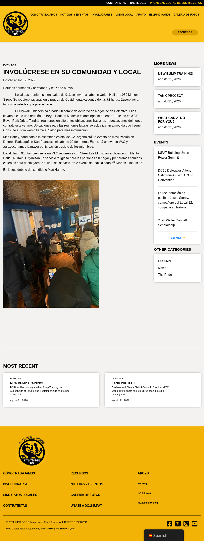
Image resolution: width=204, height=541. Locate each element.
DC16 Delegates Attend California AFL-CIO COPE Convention (176, 175)
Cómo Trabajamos (43, 14)
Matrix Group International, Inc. (58, 528)
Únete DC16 (138, 2)
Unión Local (124, 14)
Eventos (9, 65)
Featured (164, 261)
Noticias (15, 378)
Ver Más (176, 237)
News (162, 268)
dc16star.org (144, 493)
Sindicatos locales (20, 495)
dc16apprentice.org (148, 502)
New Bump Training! (26, 383)
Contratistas (116, 2)
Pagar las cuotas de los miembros (176, 2)
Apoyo (141, 14)
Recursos (185, 32)
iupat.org (142, 483)
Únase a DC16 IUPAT (86, 505)
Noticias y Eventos (74, 14)
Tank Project (123, 383)
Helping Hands (159, 14)
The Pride (165, 274)
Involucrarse (102, 14)
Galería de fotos (186, 14)
